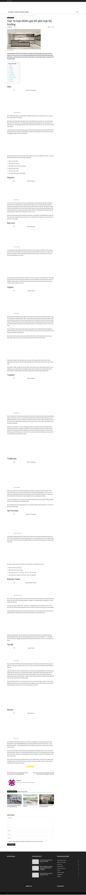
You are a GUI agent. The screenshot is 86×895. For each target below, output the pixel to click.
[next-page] (10, 809)
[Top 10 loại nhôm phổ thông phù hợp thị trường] (35, 861)
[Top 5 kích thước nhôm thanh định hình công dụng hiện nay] (14, 799)
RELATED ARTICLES (12, 791)
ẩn (17, 63)
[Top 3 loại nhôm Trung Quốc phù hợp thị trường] (35, 875)
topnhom (10, 27)
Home (8, 15)
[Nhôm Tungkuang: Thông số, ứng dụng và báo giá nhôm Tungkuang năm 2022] (35, 868)
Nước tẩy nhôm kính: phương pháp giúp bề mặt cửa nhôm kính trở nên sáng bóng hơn (17, 773)
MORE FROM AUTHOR (22, 791)
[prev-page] (8, 809)
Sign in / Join (9, 0)
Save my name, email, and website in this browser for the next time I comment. (26, 841)
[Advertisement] (30, 145)
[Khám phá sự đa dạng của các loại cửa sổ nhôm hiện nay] (46, 799)
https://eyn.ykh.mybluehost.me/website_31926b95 (25, 782)
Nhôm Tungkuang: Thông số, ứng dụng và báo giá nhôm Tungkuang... (46, 868)
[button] (77, 12)
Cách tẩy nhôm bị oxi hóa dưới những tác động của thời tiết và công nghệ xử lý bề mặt (43, 773)
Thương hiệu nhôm (14, 15)
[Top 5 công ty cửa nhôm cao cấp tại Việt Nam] (30, 799)
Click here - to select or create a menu (18, 12)
